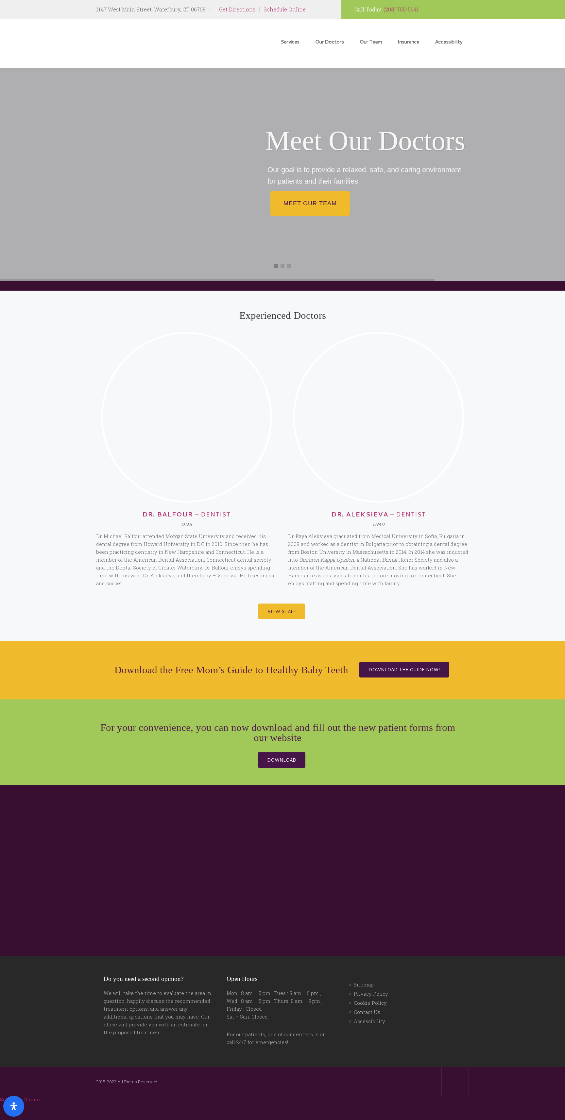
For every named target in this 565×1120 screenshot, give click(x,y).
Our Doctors (329, 41)
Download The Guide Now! (281, 691)
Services (290, 41)
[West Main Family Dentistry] (137, 43)
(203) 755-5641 (401, 9)
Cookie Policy (370, 1019)
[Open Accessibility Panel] (13, 1106)
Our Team (370, 41)
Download (281, 776)
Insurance (408, 41)
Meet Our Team (310, 203)
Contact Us (367, 1028)
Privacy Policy (371, 1010)
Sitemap (364, 1001)
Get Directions (236, 9)
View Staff (281, 611)
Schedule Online (285, 9)
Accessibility (448, 41)
